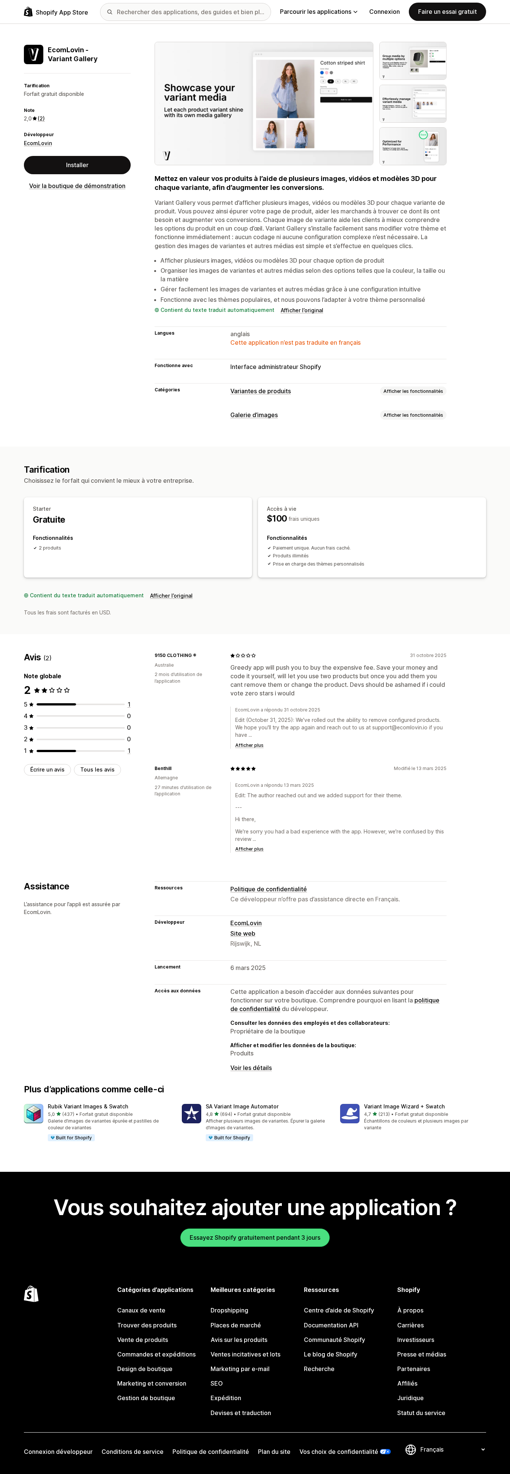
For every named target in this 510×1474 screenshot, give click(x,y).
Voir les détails (251, 1067)
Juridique (410, 1398)
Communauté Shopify (334, 1339)
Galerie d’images (254, 415)
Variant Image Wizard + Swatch (404, 1106)
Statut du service (421, 1413)
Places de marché (236, 1325)
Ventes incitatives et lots (245, 1354)
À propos (410, 1310)
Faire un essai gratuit (447, 11)
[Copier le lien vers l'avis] (201, 655)
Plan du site (274, 1451)
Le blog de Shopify (330, 1354)
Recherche (319, 1369)
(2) (41, 118)
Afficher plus (249, 745)
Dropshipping (229, 1310)
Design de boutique (144, 1369)
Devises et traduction (241, 1413)
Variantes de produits (260, 391)
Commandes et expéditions (156, 1354)
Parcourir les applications (315, 11)
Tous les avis (97, 769)
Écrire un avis (47, 769)
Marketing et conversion (151, 1383)
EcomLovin (38, 143)
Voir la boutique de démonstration (77, 186)
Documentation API (331, 1325)
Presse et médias (421, 1354)
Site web (242, 933)
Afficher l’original (302, 310)
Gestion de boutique (146, 1398)
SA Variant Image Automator (242, 1106)
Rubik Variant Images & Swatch (88, 1106)
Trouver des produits (147, 1325)
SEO (217, 1383)
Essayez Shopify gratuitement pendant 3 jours (255, 1237)
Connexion (384, 11)
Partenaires (413, 1369)
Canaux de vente (141, 1310)
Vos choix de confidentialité (338, 1451)
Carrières (410, 1325)
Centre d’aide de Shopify (339, 1310)
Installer (77, 165)
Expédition (226, 1398)
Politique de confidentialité (268, 889)
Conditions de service (133, 1451)
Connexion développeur (58, 1451)
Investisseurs (415, 1339)
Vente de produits (142, 1339)
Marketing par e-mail (240, 1369)
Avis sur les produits (239, 1339)
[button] (97, 1123)
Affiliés (407, 1383)
